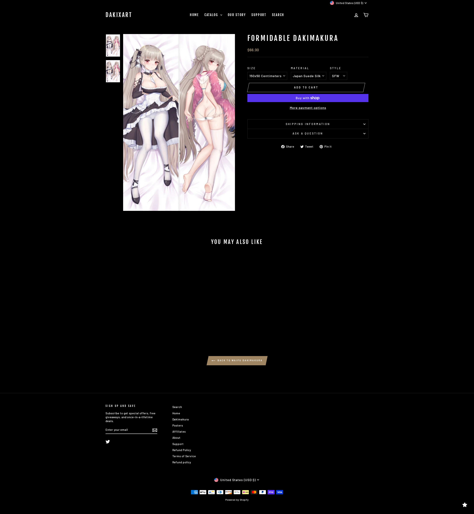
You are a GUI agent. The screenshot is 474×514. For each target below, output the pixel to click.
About (176, 437)
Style (336, 68)
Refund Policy (181, 450)
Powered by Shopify (237, 499)
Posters (177, 425)
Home (194, 15)
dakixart (119, 15)
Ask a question (308, 133)
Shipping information (308, 124)
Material (300, 68)
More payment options (308, 108)
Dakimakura (180, 419)
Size (251, 68)
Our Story (237, 15)
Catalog (211, 15)
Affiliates (179, 431)
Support (258, 15)
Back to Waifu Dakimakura (240, 360)
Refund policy (181, 462)
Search (278, 15)
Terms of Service (184, 456)
